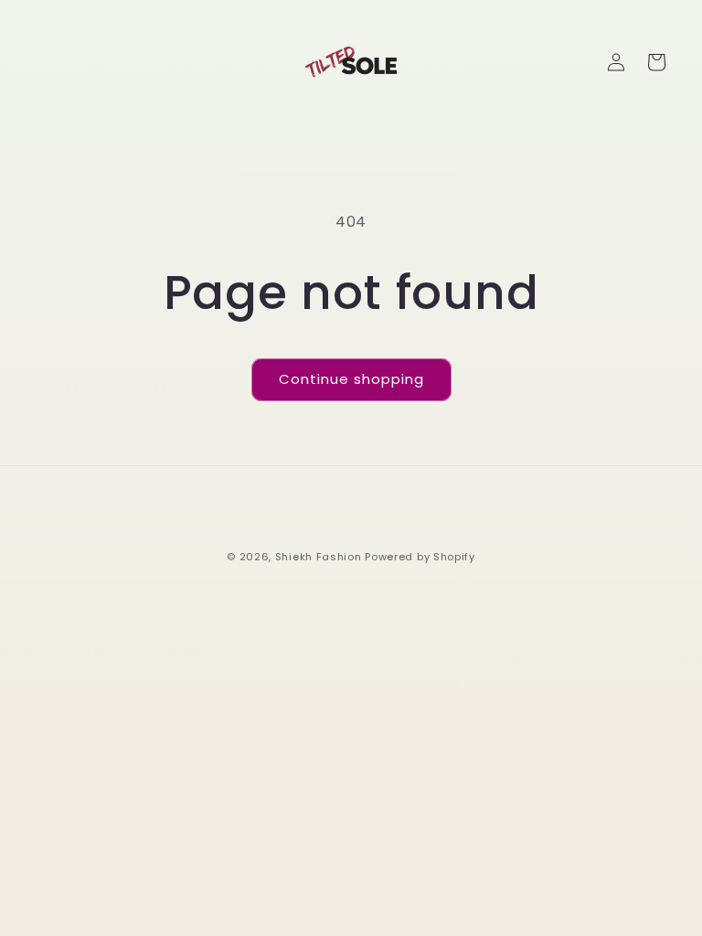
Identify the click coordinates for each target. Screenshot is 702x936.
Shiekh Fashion (318, 556)
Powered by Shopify (420, 556)
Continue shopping (351, 378)
